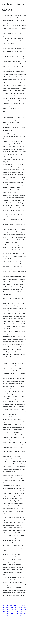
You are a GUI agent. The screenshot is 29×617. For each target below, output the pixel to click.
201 (21, 611)
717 (21, 601)
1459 (25, 601)
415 (7, 609)
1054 (20, 609)
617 (15, 615)
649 (21, 613)
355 (20, 615)
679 (25, 611)
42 (7, 605)
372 (7, 615)
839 (3, 609)
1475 (8, 611)
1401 (4, 611)
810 (7, 613)
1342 (12, 607)
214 (21, 603)
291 (16, 609)
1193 (25, 607)
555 (11, 605)
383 (11, 615)
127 (3, 603)
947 (3, 601)
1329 (15, 605)
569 (3, 613)
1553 (23, 605)
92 (3, 607)
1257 (17, 611)
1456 (12, 601)
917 (12, 603)
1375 (16, 613)
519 (13, 611)
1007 (8, 603)
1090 (12, 609)
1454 (12, 613)
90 (19, 605)
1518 (25, 609)
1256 (7, 607)
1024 (25, 603)
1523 (8, 601)
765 (3, 605)
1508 (20, 607)
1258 (16, 603)
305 (17, 601)
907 (16, 607)
